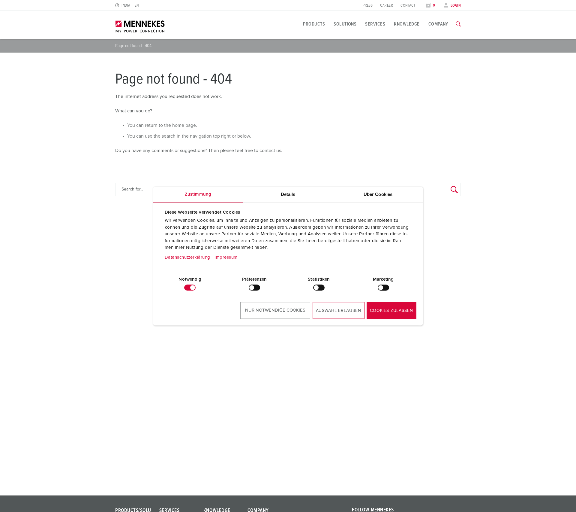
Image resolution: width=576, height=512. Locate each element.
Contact (408, 6)
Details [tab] (288, 194)
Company (438, 24)
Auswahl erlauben (338, 311)
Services (375, 24)
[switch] (254, 288)
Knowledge (406, 24)
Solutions (345, 24)
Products (314, 24)
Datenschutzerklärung (187, 257)
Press (368, 6)
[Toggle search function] (458, 24)
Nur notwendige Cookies (275, 310)
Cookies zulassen (391, 311)
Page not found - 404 (133, 45)
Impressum (226, 257)
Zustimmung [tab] (198, 194)
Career (386, 6)
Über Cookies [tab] (378, 194)
